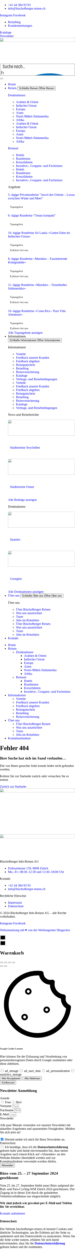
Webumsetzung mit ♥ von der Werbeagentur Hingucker (35, 930)
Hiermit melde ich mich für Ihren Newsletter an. (35, 1139)
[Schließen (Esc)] (1, 962)
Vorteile (21, 354)
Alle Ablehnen (32, 1078)
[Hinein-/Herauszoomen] (13, 962)
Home (12, 645)
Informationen (17, 695)
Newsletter (7, 1118)
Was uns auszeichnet (29, 613)
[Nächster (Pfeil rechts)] (5, 966)
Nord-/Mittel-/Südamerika (32, 116)
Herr (19, 1102)
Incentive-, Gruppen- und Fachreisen (39, 165)
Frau (8, 1102)
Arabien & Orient (27, 102)
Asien (19, 112)
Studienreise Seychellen (25, 447)
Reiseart (13, 148)
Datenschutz (8, 1143)
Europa (20, 109)
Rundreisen (23, 158)
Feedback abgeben (28, 361)
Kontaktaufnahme (19, 738)
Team (19, 616)
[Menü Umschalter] (1, 78)
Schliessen (8, 1082)
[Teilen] (5, 962)
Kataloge (21, 375)
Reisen (12, 648)
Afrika (20, 120)
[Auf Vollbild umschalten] (9, 962)
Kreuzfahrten (24, 162)
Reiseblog (22, 368)
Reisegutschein (25, 364)
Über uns (14, 720)
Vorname (6, 1106)
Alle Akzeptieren (11, 1078)
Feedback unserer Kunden (32, 357)
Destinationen (16, 95)
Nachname (7, 1110)
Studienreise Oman (22, 487)
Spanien (15, 539)
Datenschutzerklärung (50, 1243)
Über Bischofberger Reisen (33, 609)
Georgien (16, 578)
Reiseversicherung (27, 372)
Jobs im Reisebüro (27, 620)
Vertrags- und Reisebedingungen (36, 379)
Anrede (4, 1098)
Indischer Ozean (26, 105)
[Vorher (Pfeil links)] (1, 966)
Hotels (20, 155)
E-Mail (5, 1114)
